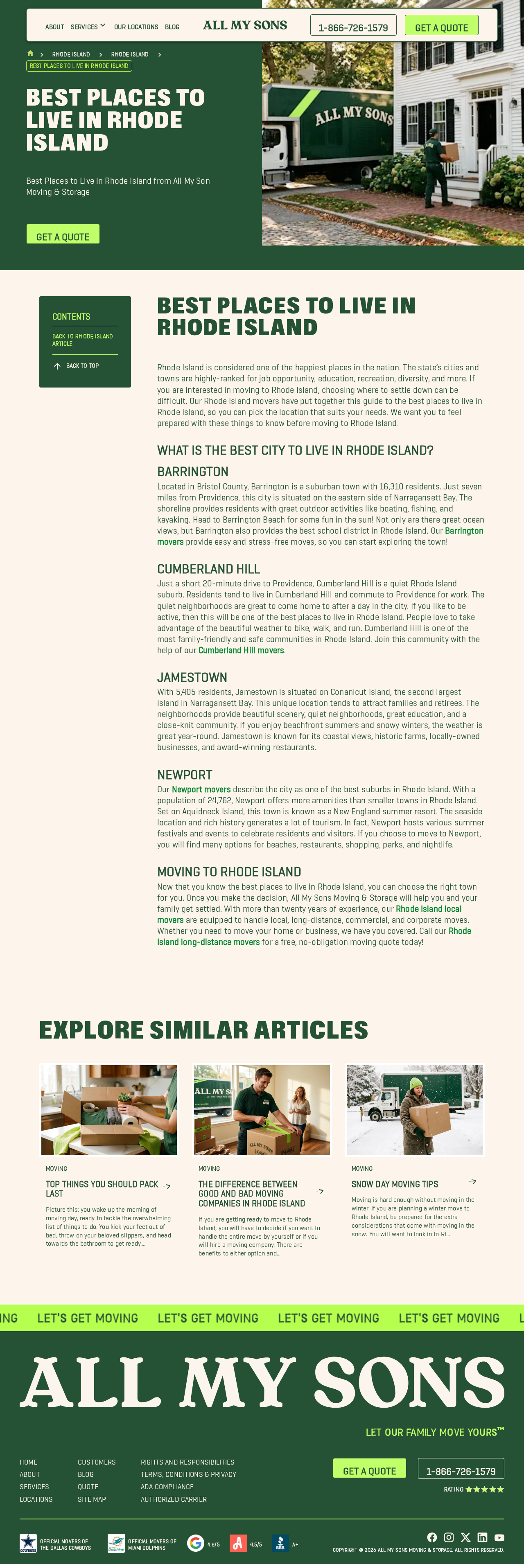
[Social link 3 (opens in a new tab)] (466, 1540)
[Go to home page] (30, 55)
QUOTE (88, 1484)
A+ (295, 1543)
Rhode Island (71, 54)
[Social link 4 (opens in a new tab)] (482, 1540)
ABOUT (30, 1472)
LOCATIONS (36, 1497)
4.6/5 (214, 1543)
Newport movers (201, 787)
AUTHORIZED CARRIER (174, 1497)
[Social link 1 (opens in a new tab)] (432, 1540)
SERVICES (34, 1484)
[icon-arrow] (166, 1186)
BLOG (86, 1472)
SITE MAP (92, 1497)
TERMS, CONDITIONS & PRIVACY (188, 1472)
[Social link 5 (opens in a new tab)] (499, 1540)
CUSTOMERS (97, 1460)
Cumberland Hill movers (241, 648)
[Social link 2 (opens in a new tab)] (449, 1540)
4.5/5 (256, 1543)
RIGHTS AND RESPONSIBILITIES (188, 1460)
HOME (29, 1460)
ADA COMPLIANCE (167, 1484)
